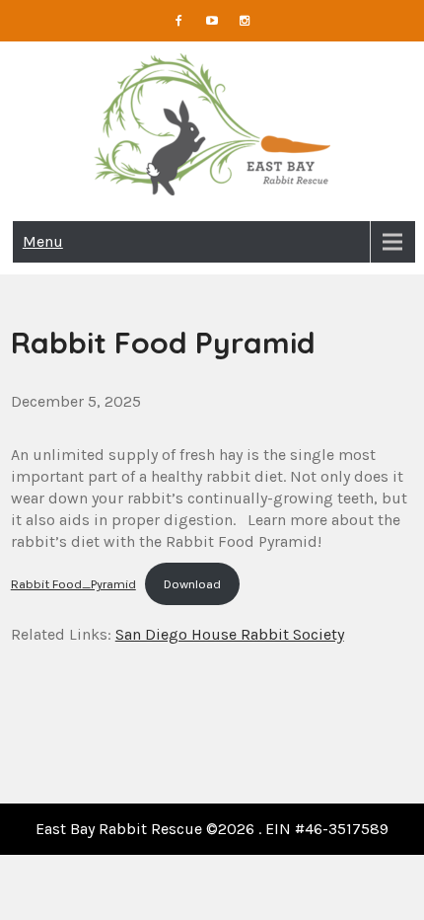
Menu (43, 241)
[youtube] (212, 21)
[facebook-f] (179, 21)
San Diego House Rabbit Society (229, 634)
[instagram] (245, 21)
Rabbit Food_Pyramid (73, 583)
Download (192, 583)
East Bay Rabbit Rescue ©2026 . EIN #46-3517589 (212, 828)
